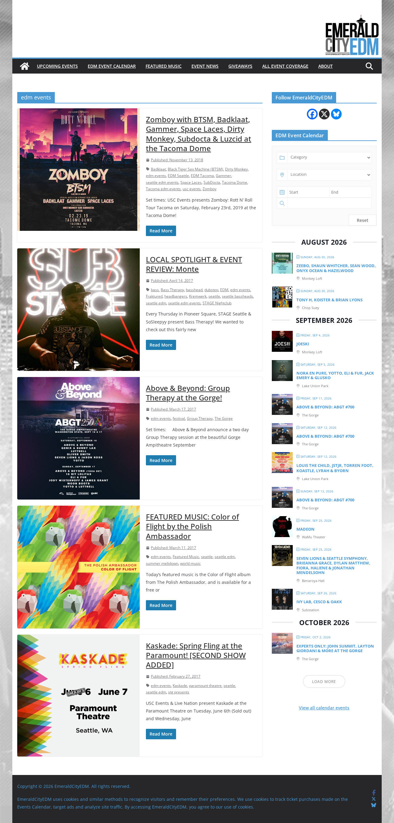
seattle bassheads (237, 296)
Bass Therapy (172, 289)
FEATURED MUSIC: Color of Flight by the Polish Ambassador (192, 526)
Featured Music (164, 66)
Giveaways (240, 66)
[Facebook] (312, 114)
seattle (214, 296)
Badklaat (158, 169)
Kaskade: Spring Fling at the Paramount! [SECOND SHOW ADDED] (196, 655)
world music (190, 563)
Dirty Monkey (236, 169)
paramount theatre (205, 685)
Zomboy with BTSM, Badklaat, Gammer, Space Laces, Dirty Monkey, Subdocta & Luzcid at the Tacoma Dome (198, 133)
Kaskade (180, 685)
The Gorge (224, 418)
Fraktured (154, 296)
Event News (205, 66)
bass (155, 289)
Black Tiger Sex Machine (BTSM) (195, 169)
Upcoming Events (57, 66)
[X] (324, 114)
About (325, 66)
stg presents (178, 692)
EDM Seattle (178, 175)
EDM (224, 289)
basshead (194, 289)
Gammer (223, 175)
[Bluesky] (336, 114)
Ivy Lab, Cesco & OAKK (319, 601)
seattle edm (156, 303)
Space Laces (191, 182)
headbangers (175, 296)
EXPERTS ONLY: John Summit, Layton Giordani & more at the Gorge (335, 648)
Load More (324, 681)
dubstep (211, 289)
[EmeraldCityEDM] (24, 66)
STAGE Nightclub (217, 303)
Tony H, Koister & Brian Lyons (329, 300)
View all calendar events (324, 708)
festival (179, 418)
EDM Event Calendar (112, 66)
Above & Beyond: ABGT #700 (325, 407)
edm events (156, 175)
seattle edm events (162, 182)
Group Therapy (200, 418)
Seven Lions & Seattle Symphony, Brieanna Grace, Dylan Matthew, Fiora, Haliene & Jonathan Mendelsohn (333, 566)
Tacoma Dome (234, 182)
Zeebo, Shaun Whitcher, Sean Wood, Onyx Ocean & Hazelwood (336, 268)
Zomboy (209, 188)
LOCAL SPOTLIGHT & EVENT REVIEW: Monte (194, 264)
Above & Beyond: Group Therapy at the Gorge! (188, 393)
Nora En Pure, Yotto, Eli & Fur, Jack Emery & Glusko (335, 375)
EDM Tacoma (202, 175)
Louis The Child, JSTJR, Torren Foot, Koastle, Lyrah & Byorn (334, 468)
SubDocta (211, 182)
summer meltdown (162, 563)
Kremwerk (198, 296)
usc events (192, 188)
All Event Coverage (285, 66)
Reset (362, 220)
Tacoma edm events (163, 188)
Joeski (302, 344)
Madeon (305, 529)
